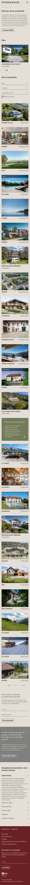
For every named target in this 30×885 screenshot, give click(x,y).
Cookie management (9, 844)
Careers (4, 839)
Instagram (6, 829)
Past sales (5, 834)
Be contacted (8, 720)
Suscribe (6, 867)
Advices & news (7, 836)
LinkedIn (14, 829)
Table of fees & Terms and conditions (14, 841)
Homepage (5, 7)
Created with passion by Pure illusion (12, 881)
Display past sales (9, 96)
